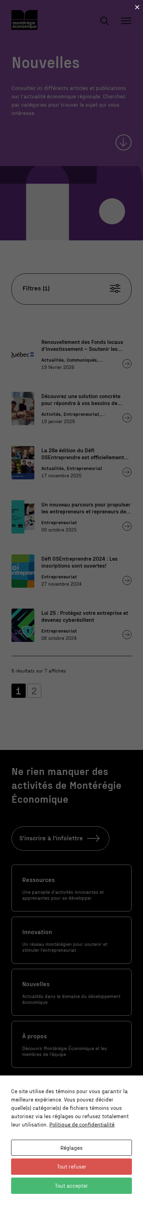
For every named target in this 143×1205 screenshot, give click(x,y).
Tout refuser (71, 1166)
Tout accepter (71, 1185)
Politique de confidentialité (82, 1124)
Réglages (71, 1147)
